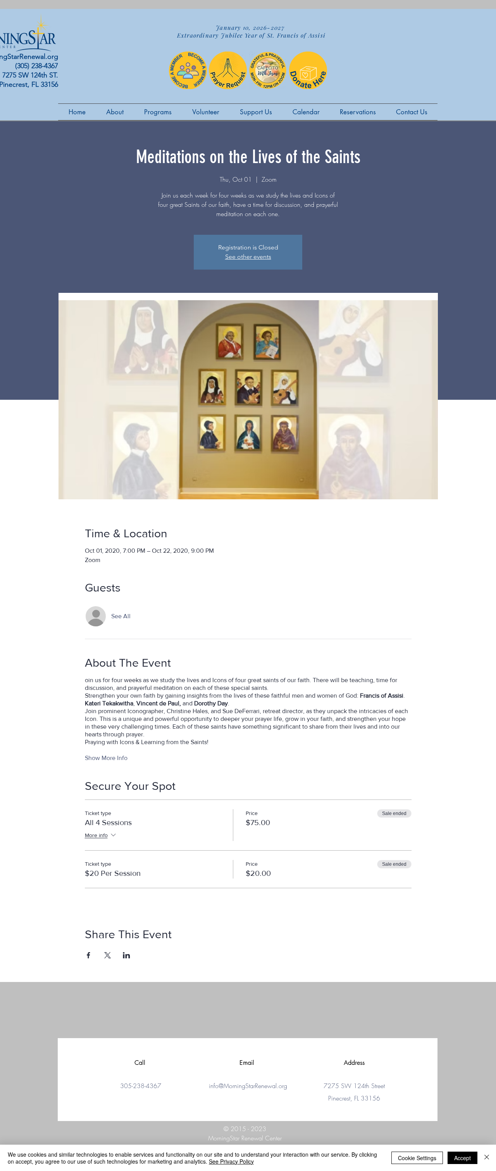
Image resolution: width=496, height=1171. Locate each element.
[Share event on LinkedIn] (126, 955)
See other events (248, 256)
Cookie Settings (417, 1158)
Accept (462, 1158)
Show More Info (106, 758)
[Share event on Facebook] (88, 955)
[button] (205, 112)
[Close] (486, 1158)
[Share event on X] (107, 955)
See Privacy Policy (231, 1161)
